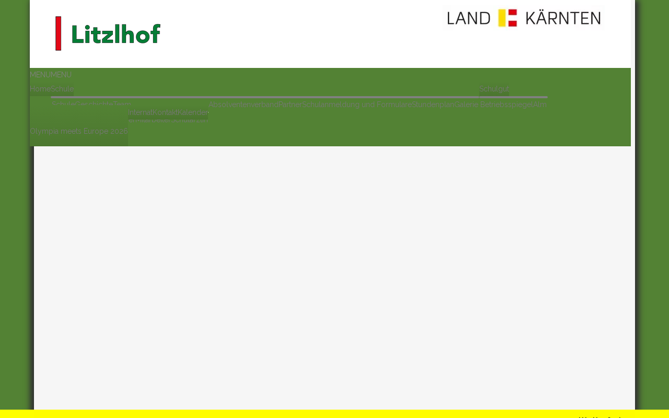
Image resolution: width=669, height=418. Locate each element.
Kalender (193, 112)
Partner (290, 104)
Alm (540, 104)
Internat (140, 112)
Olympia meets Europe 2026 (79, 131)
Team (122, 104)
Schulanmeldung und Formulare (357, 104)
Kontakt (165, 112)
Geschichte (94, 104)
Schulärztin (189, 119)
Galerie (466, 104)
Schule (62, 89)
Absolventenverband (244, 104)
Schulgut (494, 89)
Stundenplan (433, 104)
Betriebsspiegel (506, 104)
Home (40, 89)
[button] (51, 75)
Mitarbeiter (153, 119)
